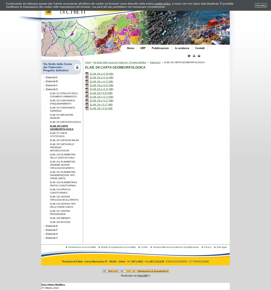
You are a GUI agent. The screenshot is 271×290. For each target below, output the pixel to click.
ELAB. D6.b (101, 77)
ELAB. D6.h (101, 100)
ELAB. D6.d (101, 85)
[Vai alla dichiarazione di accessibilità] (153, 272)
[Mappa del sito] (194, 56)
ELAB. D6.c (101, 81)
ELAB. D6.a (101, 73)
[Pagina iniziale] (189, 56)
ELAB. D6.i (101, 104)
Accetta (261, 5)
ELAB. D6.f (101, 93)
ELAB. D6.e (101, 89)
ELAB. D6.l (101, 108)
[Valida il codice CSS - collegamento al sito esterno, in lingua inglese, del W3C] (127, 272)
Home (88, 62)
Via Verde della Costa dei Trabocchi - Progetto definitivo (119, 62)
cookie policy (162, 3)
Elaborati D (155, 62)
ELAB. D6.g (101, 97)
